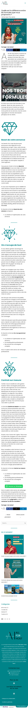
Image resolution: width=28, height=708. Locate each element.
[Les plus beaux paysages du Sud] (14, 589)
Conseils (3, 609)
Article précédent (8, 515)
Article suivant (20, 515)
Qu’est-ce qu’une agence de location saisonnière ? (13, 556)
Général (3, 612)
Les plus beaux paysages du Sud (9, 596)
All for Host (5, 17)
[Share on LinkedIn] (23, 50)
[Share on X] (16, 50)
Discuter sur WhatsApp (15, 486)
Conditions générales (7, 702)
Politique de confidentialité (8, 698)
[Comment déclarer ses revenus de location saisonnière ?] (14, 568)
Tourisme (3, 614)
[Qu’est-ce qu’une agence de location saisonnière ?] (14, 544)
